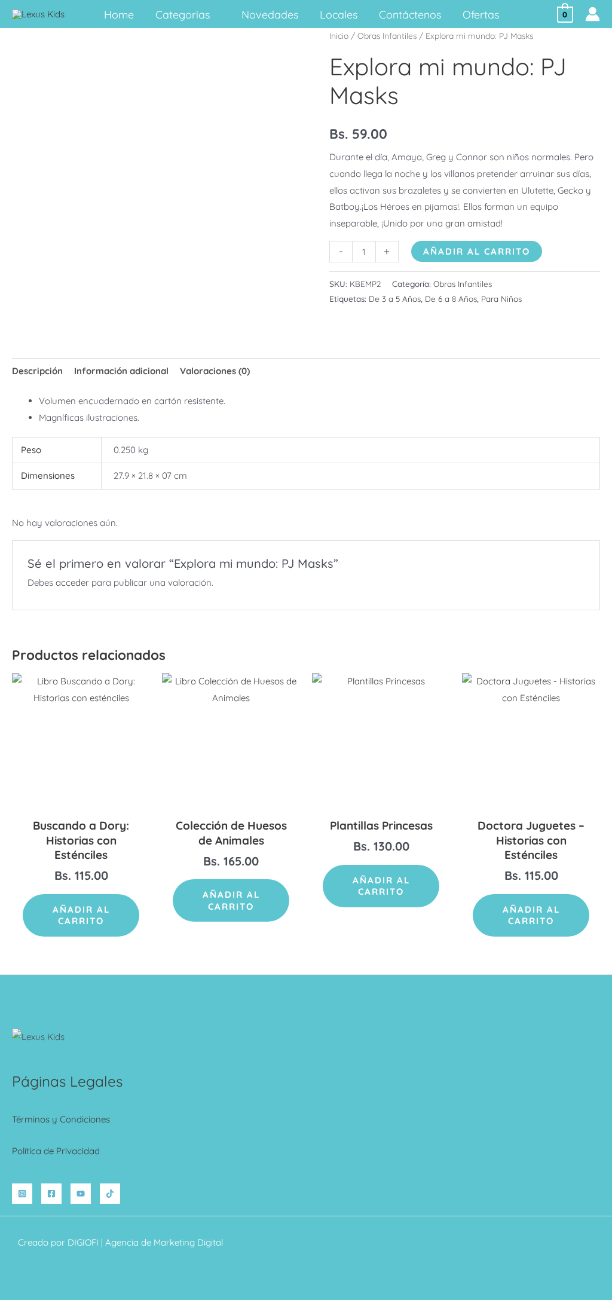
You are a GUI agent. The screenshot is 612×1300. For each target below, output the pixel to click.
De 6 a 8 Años (451, 298)
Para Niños (501, 298)
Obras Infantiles (387, 35)
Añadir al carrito (476, 251)
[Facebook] (51, 1193)
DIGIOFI (83, 1242)
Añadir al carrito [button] (81, 915)
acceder (72, 582)
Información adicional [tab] (121, 371)
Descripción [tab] (37, 371)
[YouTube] (81, 1193)
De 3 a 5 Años (395, 298)
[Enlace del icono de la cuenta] (592, 14)
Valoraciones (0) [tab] (215, 371)
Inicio (338, 35)
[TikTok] (110, 1193)
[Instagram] (22, 1193)
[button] (215, 15)
